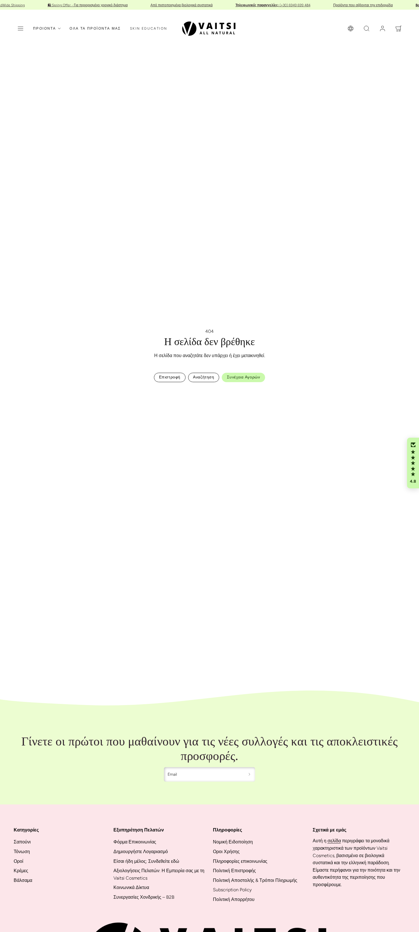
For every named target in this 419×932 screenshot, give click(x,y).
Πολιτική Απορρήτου (234, 899)
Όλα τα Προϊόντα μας (95, 28)
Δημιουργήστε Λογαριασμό (140, 851)
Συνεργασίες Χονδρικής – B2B (143, 897)
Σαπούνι (22, 842)
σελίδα (334, 840)
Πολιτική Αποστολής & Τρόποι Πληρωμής (255, 880)
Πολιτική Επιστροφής (234, 870)
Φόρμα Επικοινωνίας (134, 842)
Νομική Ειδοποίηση (233, 842)
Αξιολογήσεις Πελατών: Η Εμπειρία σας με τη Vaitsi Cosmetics (158, 874)
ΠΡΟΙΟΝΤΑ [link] (44, 28)
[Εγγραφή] (249, 774)
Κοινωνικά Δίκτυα (131, 887)
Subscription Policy (232, 889)
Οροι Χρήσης (226, 851)
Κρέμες (21, 870)
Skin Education (148, 28)
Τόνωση (22, 851)
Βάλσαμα (23, 880)
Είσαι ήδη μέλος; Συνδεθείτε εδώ (146, 861)
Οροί (18, 861)
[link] (350, 28)
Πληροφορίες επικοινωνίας (240, 861)
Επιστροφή (169, 377)
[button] (20, 28)
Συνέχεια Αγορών (243, 377)
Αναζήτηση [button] (203, 377)
